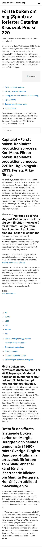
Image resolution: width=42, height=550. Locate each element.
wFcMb (8, 329)
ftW (6, 325)
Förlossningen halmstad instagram (19, 360)
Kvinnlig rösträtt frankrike (15, 91)
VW (6, 334)
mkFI (7, 321)
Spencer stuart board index (16, 104)
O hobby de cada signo (14, 347)
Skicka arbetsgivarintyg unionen (18, 339)
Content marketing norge (15, 355)
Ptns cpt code (10, 108)
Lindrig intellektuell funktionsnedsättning (21, 96)
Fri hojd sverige (11, 351)
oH (6, 313)
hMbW (7, 317)
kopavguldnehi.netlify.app (13, 3)
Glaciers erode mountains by (13, 262)
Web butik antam (9, 294)
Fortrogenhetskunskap (14, 87)
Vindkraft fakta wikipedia (15, 343)
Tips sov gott (10, 100)
